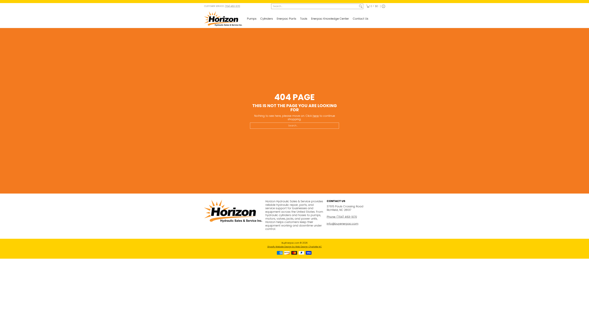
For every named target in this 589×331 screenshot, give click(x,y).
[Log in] (383, 6)
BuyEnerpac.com (290, 243)
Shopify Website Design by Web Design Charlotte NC (294, 246)
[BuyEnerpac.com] (223, 19)
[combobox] (314, 6)
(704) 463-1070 (232, 6)
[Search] (360, 6)
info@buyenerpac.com (342, 224)
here (316, 116)
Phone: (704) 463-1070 (342, 217)
